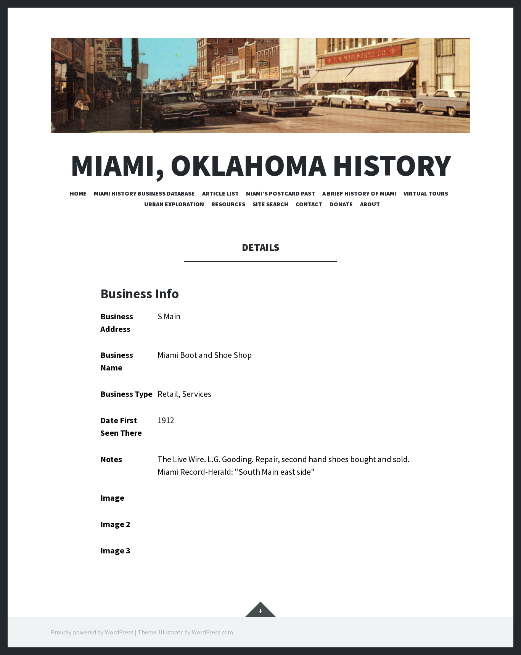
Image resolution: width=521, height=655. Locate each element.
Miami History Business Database (144, 193)
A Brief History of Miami (359, 193)
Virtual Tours (426, 193)
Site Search (270, 204)
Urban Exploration (174, 204)
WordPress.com (212, 632)
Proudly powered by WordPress (92, 632)
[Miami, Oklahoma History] (260, 85)
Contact (309, 204)
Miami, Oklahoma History (260, 165)
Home (78, 193)
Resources (228, 204)
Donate (341, 204)
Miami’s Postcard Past (280, 193)
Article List (220, 193)
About (370, 204)
